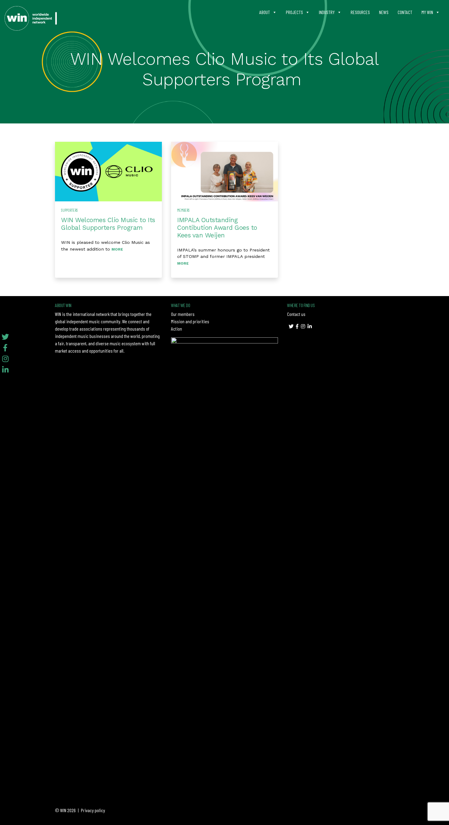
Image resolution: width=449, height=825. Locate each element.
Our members (183, 314)
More (117, 249)
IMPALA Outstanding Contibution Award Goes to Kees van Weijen (217, 227)
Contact (405, 12)
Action (176, 329)
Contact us (296, 314)
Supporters (69, 210)
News (384, 12)
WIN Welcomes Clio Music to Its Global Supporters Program (108, 223)
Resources (360, 12)
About (264, 12)
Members (183, 210)
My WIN (427, 12)
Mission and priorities (190, 321)
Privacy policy (93, 810)
